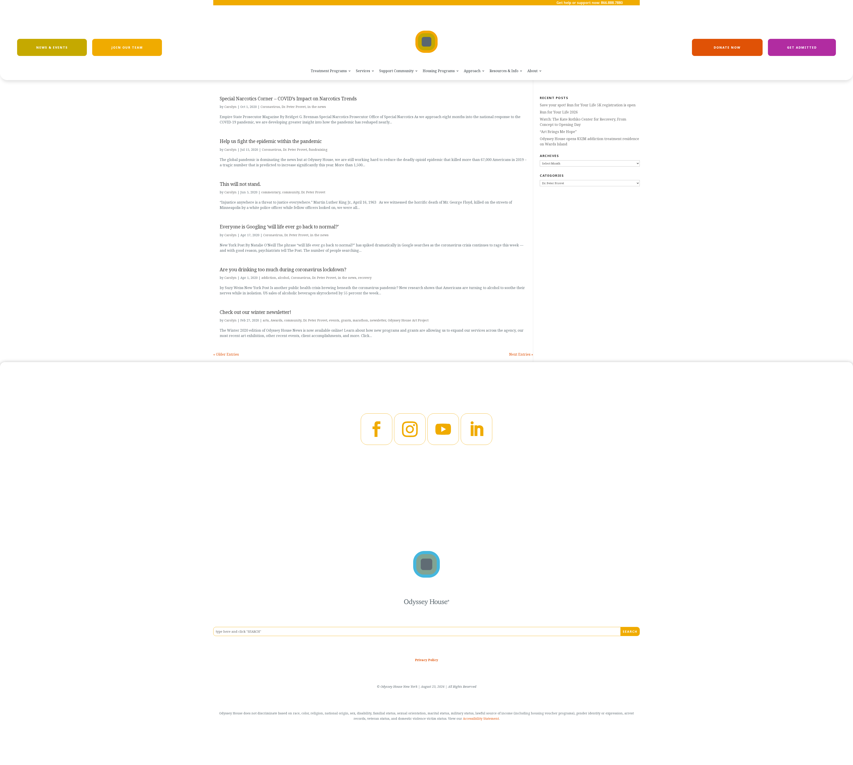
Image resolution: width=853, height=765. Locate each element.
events (334, 320)
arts (266, 320)
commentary (270, 192)
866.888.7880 (612, 2)
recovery (365, 277)
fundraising (318, 149)
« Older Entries (226, 354)
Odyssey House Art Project (408, 320)
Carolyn (230, 107)
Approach (472, 71)
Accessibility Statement (481, 718)
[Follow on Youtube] (443, 429)
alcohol (283, 277)
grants (346, 320)
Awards (276, 320)
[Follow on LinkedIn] (476, 429)
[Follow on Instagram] (410, 429)
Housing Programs (439, 71)
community (290, 192)
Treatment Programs (329, 71)
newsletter (378, 320)
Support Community (396, 71)
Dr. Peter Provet (294, 107)
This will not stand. (240, 184)
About (532, 71)
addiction (268, 277)
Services (363, 71)
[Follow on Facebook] (376, 429)
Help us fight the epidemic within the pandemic (271, 141)
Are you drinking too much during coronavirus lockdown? (283, 269)
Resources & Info (504, 71)
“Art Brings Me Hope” (558, 131)
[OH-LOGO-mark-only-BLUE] (426, 576)
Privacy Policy (426, 660)
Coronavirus (270, 107)
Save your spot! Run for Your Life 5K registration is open (588, 105)
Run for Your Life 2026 (559, 112)
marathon (360, 320)
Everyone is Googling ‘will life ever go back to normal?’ (279, 227)
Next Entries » (521, 354)
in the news (316, 107)
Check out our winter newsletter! (255, 312)
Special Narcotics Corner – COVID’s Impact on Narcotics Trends (288, 98)
